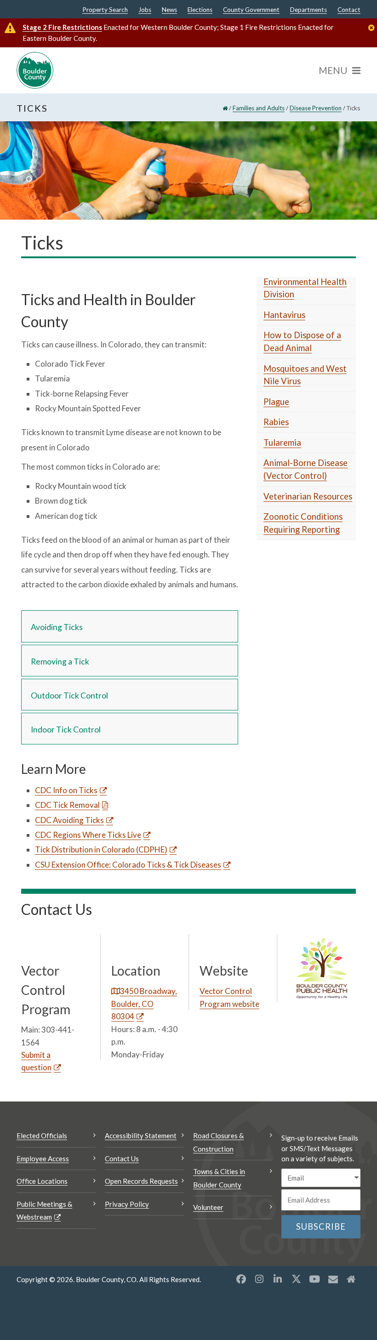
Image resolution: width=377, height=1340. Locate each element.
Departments (308, 10)
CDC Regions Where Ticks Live (88, 835)
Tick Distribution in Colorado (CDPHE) (101, 849)
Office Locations (42, 1181)
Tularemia (282, 442)
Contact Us (122, 1158)
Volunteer (208, 1207)
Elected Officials (42, 1135)
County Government (251, 10)
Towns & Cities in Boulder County (219, 1178)
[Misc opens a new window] (333, 1279)
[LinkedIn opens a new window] (277, 1279)
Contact (348, 10)
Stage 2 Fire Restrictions (62, 27)
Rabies (276, 422)
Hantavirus (284, 315)
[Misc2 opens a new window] (351, 1279)
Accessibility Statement (141, 1135)
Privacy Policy (127, 1204)
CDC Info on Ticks (66, 790)
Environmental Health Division (305, 288)
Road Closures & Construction (218, 1142)
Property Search (105, 10)
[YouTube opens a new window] (314, 1279)
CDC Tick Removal (67, 805)
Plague (276, 402)
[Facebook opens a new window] (241, 1279)
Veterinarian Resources (307, 496)
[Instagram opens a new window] (259, 1279)
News (169, 10)
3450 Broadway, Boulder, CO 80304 (144, 1003)
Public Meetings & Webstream (44, 1210)
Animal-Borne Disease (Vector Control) (305, 469)
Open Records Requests (141, 1181)
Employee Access (43, 1158)
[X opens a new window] (296, 1279)
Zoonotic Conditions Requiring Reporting (303, 522)
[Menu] (339, 70)
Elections (200, 10)
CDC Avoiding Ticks (69, 820)
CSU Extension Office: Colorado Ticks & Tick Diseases (128, 864)
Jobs (144, 10)
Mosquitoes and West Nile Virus (305, 374)
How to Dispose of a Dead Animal (302, 341)
